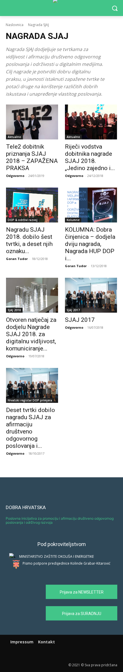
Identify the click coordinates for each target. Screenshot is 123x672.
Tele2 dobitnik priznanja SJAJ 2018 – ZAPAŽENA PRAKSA (32, 157)
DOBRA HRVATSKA (26, 507)
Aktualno (14, 137)
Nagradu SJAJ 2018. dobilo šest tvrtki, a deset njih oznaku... (29, 240)
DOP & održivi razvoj (22, 220)
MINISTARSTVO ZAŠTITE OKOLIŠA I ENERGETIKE (56, 556)
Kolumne (73, 220)
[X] (69, 653)
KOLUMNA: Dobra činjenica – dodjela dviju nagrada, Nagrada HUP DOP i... (90, 244)
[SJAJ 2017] (91, 295)
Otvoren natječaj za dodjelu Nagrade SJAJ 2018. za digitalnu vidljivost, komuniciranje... (31, 334)
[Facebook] (53, 653)
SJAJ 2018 (14, 310)
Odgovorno (15, 176)
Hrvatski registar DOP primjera (30, 400)
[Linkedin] (61, 653)
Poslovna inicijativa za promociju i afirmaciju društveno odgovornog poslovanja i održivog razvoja (60, 520)
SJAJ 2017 (73, 310)
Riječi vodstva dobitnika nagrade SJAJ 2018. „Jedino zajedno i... (90, 157)
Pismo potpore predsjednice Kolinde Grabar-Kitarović (66, 563)
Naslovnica (14, 24)
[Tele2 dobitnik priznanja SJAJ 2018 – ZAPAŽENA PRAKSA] (32, 122)
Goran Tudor (17, 259)
